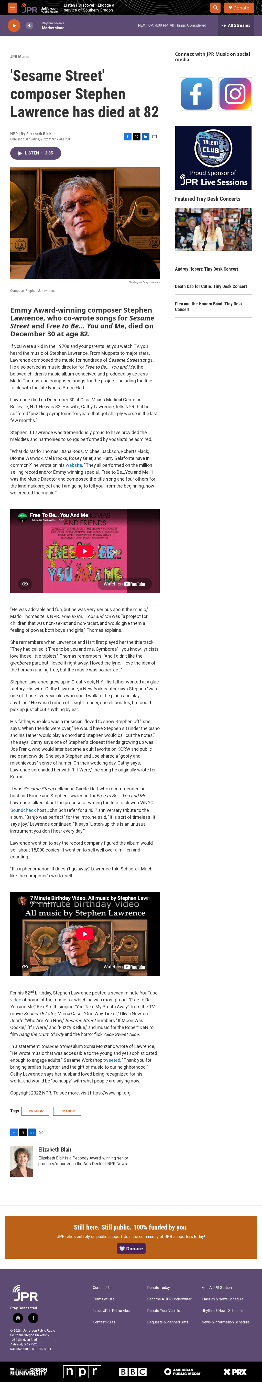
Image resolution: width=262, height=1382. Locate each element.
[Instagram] (235, 94)
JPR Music (19, 56)
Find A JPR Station (217, 1288)
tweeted (111, 1060)
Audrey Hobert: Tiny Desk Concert (206, 269)
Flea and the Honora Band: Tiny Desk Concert (209, 306)
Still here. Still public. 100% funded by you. (131, 1227)
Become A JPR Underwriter (169, 1299)
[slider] (37, 25)
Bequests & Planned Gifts (167, 1322)
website (74, 465)
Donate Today (158, 1288)
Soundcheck (23, 810)
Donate (241, 7)
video (15, 999)
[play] (14, 26)
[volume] (29, 25)
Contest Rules (104, 1322)
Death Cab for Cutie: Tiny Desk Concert (211, 286)
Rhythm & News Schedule (222, 1311)
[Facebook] (196, 94)
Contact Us (102, 1288)
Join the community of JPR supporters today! (164, 1236)
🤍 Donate (131, 1248)
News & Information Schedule (226, 1322)
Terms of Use (104, 1299)
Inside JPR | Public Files (111, 1311)
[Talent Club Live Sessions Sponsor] (213, 158)
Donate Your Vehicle (163, 1311)
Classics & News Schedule (223, 1299)
